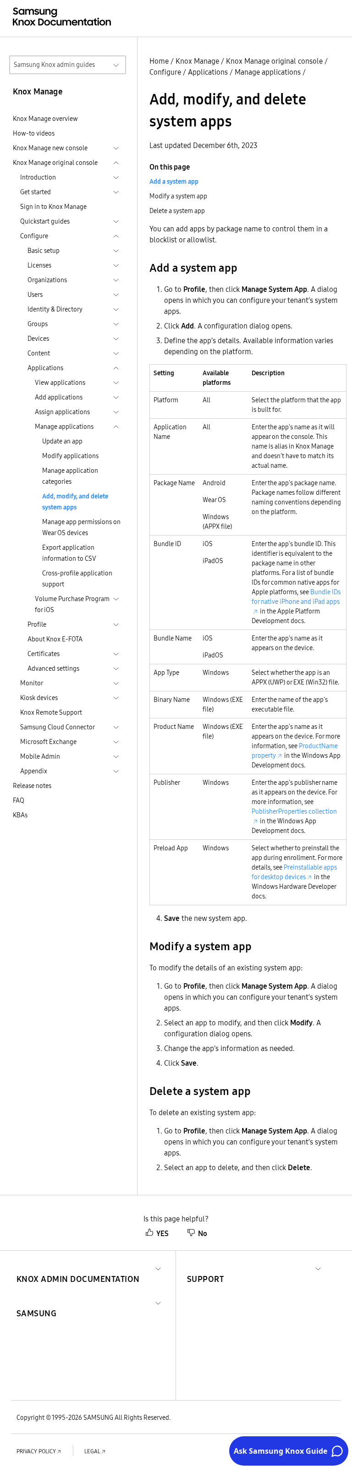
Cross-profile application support (77, 579)
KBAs (20, 815)
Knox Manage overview (45, 118)
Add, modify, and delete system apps (75, 502)
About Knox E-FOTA (55, 639)
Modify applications (70, 455)
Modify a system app (178, 196)
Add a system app (173, 181)
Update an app (62, 441)
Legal (92, 1451)
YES (162, 1233)
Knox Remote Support (51, 712)
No (202, 1233)
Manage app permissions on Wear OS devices (81, 527)
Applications (208, 72)
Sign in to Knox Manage (53, 206)
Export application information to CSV (69, 553)
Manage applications (268, 72)
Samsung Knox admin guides (54, 64)
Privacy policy (36, 1451)
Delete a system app (177, 210)
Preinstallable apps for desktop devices (294, 872)
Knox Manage (197, 61)
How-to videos (34, 133)
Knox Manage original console (274, 61)
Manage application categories (70, 476)
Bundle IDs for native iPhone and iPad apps (296, 596)
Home (159, 61)
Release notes (32, 785)
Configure (165, 72)
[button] (78, 1268)
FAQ (18, 800)
